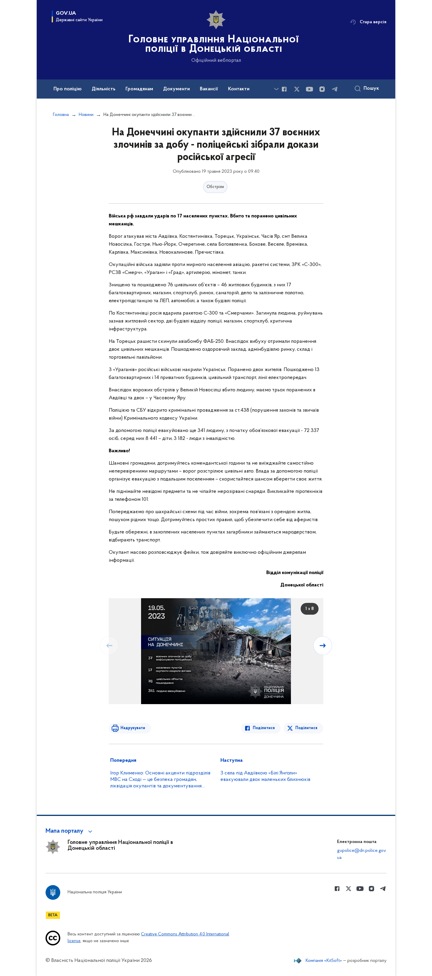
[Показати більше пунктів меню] (276, 89)
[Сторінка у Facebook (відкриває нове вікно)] (284, 89)
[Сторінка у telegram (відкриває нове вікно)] (334, 89)
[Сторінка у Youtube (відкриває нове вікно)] (309, 89)
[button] (70, 831)
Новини (86, 114)
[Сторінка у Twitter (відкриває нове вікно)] (296, 89)
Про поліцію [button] (67, 89)
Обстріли (215, 187)
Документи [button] (176, 89)
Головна (61, 114)
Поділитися (264, 728)
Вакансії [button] (209, 89)
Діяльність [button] (103, 89)
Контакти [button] (239, 89)
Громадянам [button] (139, 89)
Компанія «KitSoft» (324, 960)
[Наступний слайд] (322, 645)
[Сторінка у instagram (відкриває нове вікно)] (322, 89)
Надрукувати (132, 728)
